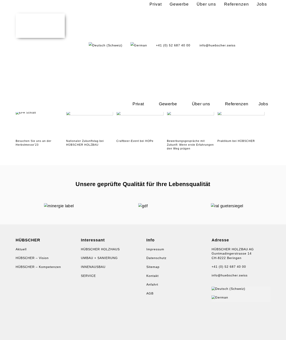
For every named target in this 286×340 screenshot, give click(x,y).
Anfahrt (152, 284)
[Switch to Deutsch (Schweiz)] (228, 288)
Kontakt (152, 276)
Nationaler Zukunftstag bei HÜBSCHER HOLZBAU (85, 142)
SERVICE (88, 276)
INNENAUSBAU (93, 267)
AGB (150, 293)
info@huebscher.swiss (230, 275)
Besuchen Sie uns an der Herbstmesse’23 (33, 142)
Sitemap (153, 267)
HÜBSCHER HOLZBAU (40, 25)
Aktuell (21, 249)
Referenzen (236, 104)
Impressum (155, 249)
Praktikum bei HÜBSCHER (236, 141)
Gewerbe (168, 104)
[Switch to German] (138, 45)
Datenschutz (156, 258)
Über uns (201, 104)
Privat (138, 104)
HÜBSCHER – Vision (32, 258)
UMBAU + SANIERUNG (99, 258)
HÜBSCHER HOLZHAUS (100, 249)
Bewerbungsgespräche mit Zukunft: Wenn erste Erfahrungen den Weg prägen (190, 144)
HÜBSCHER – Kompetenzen (38, 267)
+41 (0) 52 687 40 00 (229, 266)
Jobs (263, 104)
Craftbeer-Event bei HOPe (135, 141)
